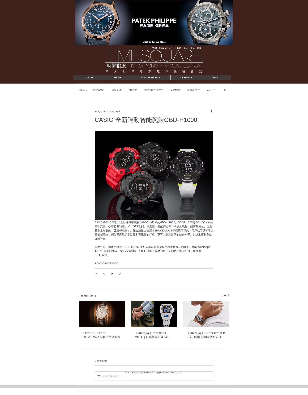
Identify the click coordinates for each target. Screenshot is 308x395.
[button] (225, 90)
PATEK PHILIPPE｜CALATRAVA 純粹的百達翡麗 (101, 335)
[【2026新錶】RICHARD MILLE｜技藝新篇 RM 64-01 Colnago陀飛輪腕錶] (154, 314)
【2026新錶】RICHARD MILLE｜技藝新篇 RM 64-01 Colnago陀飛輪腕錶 (153, 335)
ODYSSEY (133, 90)
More (209, 90)
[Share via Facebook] (96, 273)
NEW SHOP (116, 90)
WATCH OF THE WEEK (154, 90)
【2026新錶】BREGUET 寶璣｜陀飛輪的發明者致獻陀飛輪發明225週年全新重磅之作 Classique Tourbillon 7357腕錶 (206, 335)
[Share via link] (119, 273)
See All (225, 295)
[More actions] (211, 111)
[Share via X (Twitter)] (104, 273)
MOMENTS (176, 90)
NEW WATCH (99, 90)
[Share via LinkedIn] (111, 273)
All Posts (83, 90)
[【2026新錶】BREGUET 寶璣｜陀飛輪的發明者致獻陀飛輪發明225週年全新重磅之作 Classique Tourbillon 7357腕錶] (206, 314)
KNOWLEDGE (193, 90)
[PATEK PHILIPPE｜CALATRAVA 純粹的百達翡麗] (102, 314)
